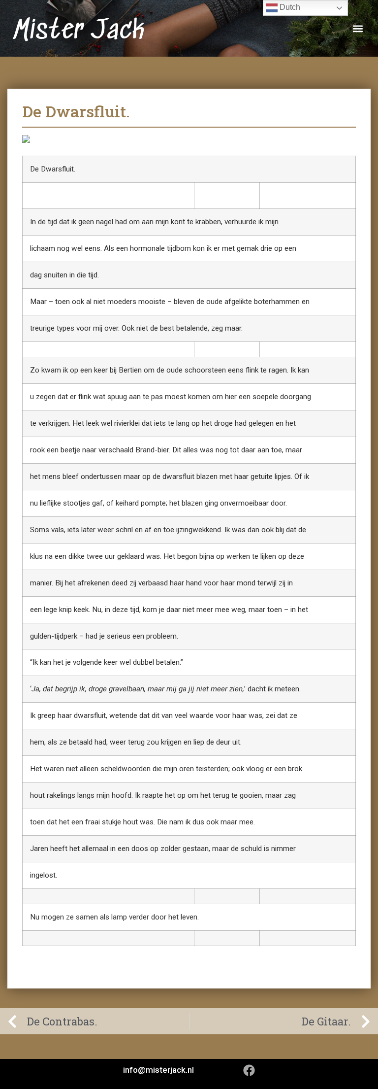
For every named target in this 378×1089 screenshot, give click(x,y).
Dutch (289, 7)
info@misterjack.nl (158, 1070)
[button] (357, 28)
